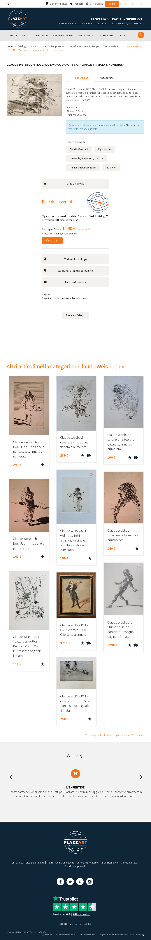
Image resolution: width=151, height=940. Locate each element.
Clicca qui (131, 125)
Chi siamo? (17, 862)
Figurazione (104, 149)
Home (10, 46)
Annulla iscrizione (109, 862)
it (137, 3)
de (132, 3)
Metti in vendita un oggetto (60, 862)
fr (121, 3)
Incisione (111, 167)
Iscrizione (98, 3)
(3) (89, 923)
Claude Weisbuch (112, 46)
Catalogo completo (27, 46)
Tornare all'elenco (75, 315)
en (126, 3)
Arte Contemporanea (53, 46)
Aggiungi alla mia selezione (75, 270)
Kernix (139, 935)
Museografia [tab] (107, 77)
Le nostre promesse (87, 862)
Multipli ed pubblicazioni (83, 167)
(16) (66, 923)
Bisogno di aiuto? (35, 862)
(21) (71, 923)
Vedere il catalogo (75, 259)
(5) (76, 923)
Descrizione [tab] (81, 77)
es (141, 3)
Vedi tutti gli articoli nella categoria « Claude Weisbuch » (114, 735)
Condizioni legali (129, 862)
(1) (61, 923)
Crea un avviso (75, 183)
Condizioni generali (75, 866)
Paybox (131, 935)
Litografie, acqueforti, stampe (83, 46)
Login (112, 3)
